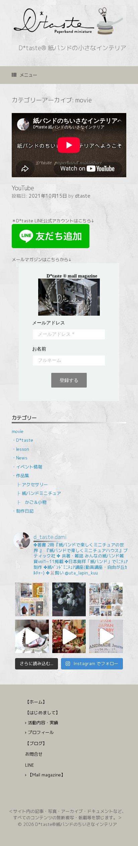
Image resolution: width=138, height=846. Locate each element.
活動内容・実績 (43, 723)
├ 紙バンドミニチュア (38, 493)
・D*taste (22, 440)
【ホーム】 (36, 702)
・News (19, 458)
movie (17, 431)
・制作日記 (22, 511)
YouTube (23, 188)
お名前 (39, 349)
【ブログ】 (36, 743)
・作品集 (20, 475)
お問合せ (34, 754)
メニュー (28, 75)
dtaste (82, 196)
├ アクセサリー (32, 485)
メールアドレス (48, 323)
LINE (29, 765)
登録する (69, 380)
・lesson (20, 449)
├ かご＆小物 (31, 502)
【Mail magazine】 (46, 775)
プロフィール (41, 732)
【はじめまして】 (42, 713)
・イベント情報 (27, 467)
